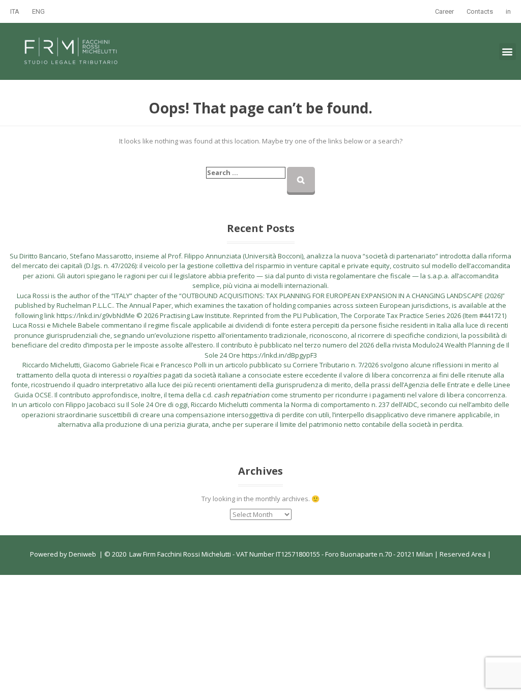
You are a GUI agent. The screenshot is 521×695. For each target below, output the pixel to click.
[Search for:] (245, 173)
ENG (38, 11)
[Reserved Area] (486, 554)
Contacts (480, 11)
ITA (14, 11)
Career (444, 11)
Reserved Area (462, 554)
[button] (507, 51)
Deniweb (82, 554)
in (508, 11)
